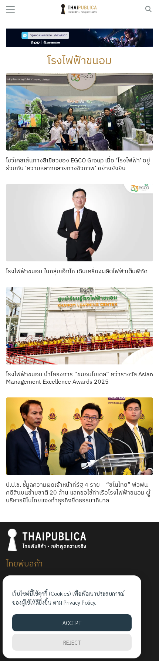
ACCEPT (71, 622)
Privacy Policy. (80, 602)
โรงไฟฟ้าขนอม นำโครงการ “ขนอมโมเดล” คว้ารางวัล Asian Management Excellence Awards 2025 (79, 378)
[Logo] (79, 9)
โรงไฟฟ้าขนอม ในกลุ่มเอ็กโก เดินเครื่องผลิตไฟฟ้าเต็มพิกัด (77, 271)
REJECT (72, 642)
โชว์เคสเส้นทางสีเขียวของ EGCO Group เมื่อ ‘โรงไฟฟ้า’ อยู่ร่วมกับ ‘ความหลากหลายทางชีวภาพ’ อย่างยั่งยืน (78, 164)
